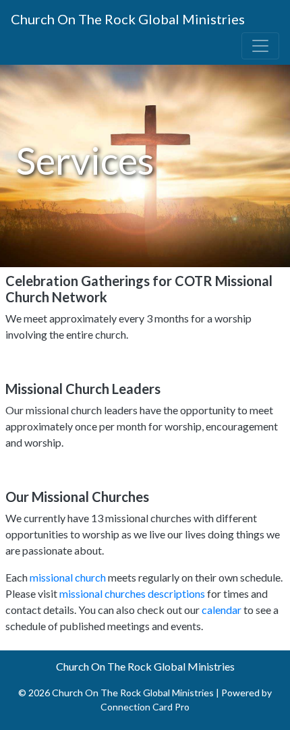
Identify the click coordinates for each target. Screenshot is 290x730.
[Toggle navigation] (260, 45)
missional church (69, 577)
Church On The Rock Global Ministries (128, 19)
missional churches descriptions (132, 593)
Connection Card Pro (145, 706)
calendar (221, 609)
